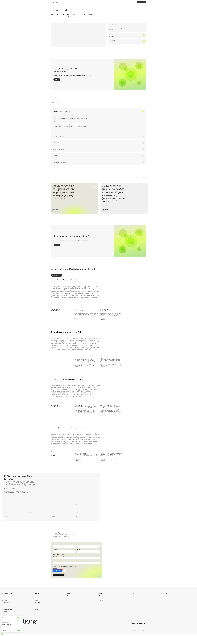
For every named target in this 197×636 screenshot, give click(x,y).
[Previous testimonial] (143, 177)
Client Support (141, 2)
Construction (37, 600)
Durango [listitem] (29, 504)
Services (68, 593)
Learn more (55, 130)
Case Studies (101, 595)
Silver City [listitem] (77, 516)
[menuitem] (100, 2)
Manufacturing (37, 604)
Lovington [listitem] (29, 512)
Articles (100, 593)
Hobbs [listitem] (76, 508)
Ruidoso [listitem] (53, 516)
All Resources (101, 600)
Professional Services (6, 602)
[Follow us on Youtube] (167, 593)
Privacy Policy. (55, 568)
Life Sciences (37, 602)
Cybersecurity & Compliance (7, 593)
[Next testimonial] (145, 177)
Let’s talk (56, 79)
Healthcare (37, 593)
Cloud (3, 595)
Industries (106, 2)
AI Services (4, 600)
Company (111, 2)
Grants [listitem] (53, 508)
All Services (4, 611)
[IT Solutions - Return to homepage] (55, 2)
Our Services (100, 2)
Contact (133, 2)
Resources (117, 2)
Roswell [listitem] (29, 516)
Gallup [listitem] (29, 508)
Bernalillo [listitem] (29, 500)
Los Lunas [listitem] (6, 512)
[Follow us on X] (169, 593)
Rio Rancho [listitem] (6, 516)
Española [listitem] (77, 504)
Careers (129, 2)
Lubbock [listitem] (53, 512)
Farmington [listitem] (6, 508)
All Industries (37, 609)
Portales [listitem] (76, 512)
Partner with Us (123, 2)
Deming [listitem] (5, 504)
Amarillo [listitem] (5, 500)
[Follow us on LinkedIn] (165, 593)
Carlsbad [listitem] (53, 500)
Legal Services (37, 595)
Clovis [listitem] (76, 500)
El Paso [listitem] (53, 504)
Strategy (4, 604)
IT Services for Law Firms (7, 609)
